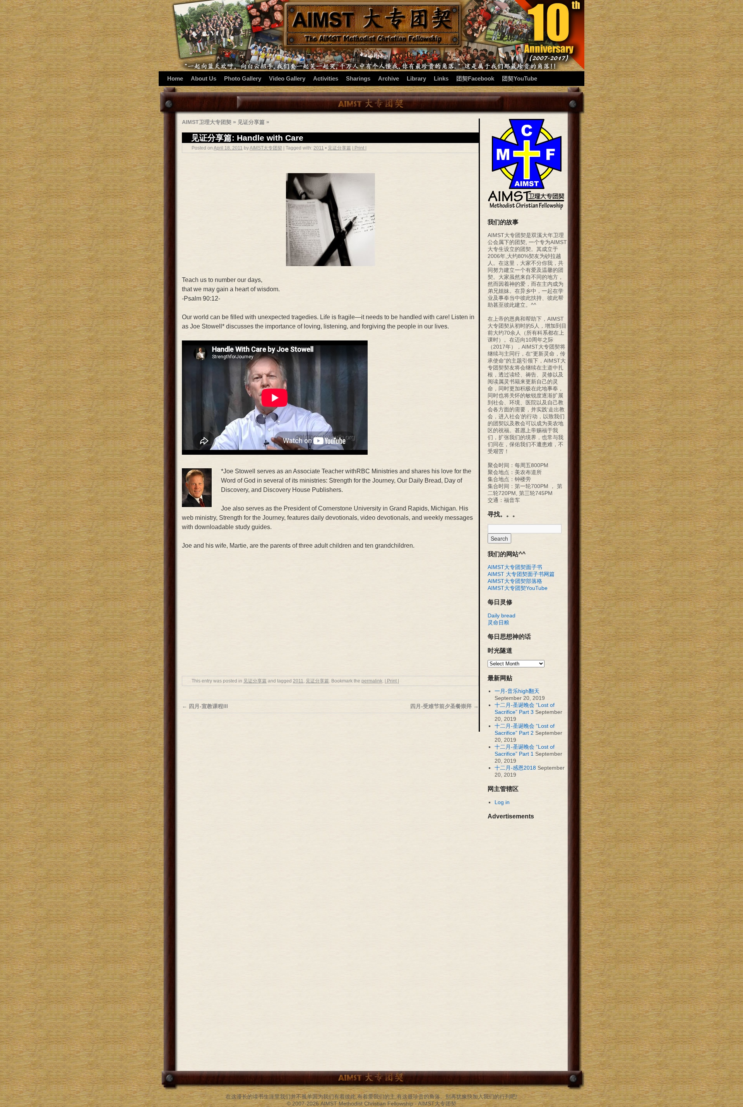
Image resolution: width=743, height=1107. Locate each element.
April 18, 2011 (228, 148)
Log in (502, 802)
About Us (203, 78)
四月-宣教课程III (205, 706)
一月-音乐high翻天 (517, 691)
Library (416, 78)
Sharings (358, 78)
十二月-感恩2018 (515, 768)
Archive (388, 78)
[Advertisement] (330, 614)
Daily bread (501, 615)
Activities (325, 78)
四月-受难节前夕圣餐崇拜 (444, 706)
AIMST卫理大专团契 (206, 122)
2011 (318, 148)
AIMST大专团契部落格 (515, 581)
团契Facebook (475, 78)
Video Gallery (287, 78)
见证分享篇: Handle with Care (247, 137)
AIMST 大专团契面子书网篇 (521, 574)
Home (175, 78)
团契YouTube (519, 78)
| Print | (359, 148)
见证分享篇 (251, 122)
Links (441, 78)
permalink (371, 681)
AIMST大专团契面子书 (515, 567)
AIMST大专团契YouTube (518, 588)
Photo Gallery (242, 78)
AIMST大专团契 (266, 148)
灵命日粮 (498, 622)
